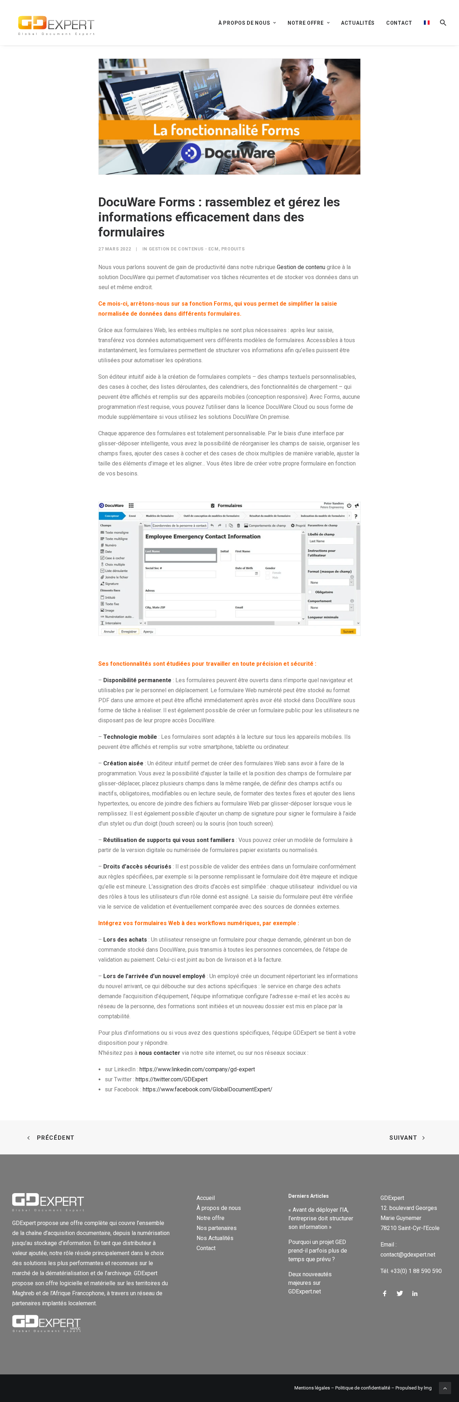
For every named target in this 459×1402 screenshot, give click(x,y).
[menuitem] (249, 23)
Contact (399, 23)
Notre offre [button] (306, 23)
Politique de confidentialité (362, 1388)
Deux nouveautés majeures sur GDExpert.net (310, 1283)
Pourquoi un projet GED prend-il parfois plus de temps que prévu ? (317, 1251)
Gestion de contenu (301, 267)
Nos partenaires (217, 1228)
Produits (233, 249)
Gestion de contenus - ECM (184, 249)
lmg (428, 1388)
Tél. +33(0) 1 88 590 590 (411, 1271)
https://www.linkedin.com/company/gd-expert (197, 1069)
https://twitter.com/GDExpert (172, 1079)
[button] (441, 22)
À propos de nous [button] (244, 23)
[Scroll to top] (445, 1387)
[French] (427, 22)
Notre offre (210, 1218)
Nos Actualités (215, 1238)
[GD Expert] (53, 22)
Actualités (358, 23)
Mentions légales (312, 1388)
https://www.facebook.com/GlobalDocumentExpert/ (208, 1089)
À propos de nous (219, 1208)
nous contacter (159, 1052)
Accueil (206, 1198)
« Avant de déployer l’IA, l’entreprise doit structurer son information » (320, 1218)
